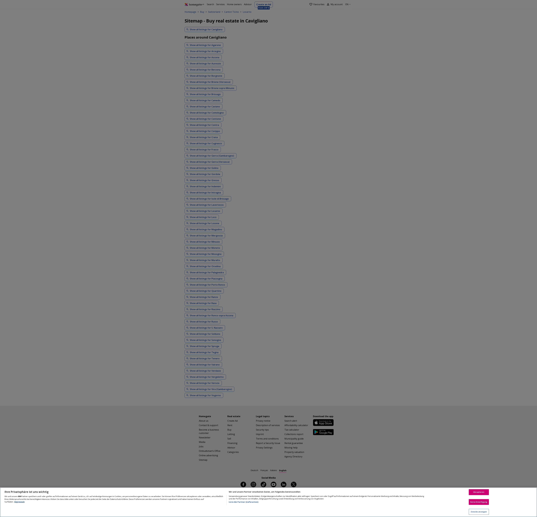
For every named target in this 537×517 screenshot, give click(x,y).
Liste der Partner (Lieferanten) (243, 502)
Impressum (19, 502)
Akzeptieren (478, 492)
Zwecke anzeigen (479, 511)
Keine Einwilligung (478, 502)
